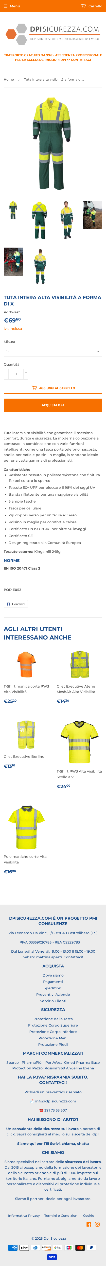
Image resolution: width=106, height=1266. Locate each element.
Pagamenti (53, 981)
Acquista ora (53, 405)
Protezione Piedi (53, 1044)
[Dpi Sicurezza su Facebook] (88, 1225)
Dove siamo (53, 975)
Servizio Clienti (53, 1001)
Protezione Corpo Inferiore (53, 1032)
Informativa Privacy (24, 1215)
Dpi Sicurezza (55, 1238)
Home (9, 79)
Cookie (88, 1215)
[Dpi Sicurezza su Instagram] (97, 1225)
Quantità (11, 364)
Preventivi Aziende (53, 994)
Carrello (95, 6)
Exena (88, 1068)
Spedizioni (53, 988)
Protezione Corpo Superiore (53, 1025)
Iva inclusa (13, 328)
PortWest (53, 1062)
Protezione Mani (53, 1038)
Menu (15, 6)
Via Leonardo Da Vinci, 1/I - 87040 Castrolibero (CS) (53, 933)
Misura (9, 341)
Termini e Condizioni (61, 1215)
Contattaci (73, 957)
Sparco (12, 1062)
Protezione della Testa (53, 1019)
